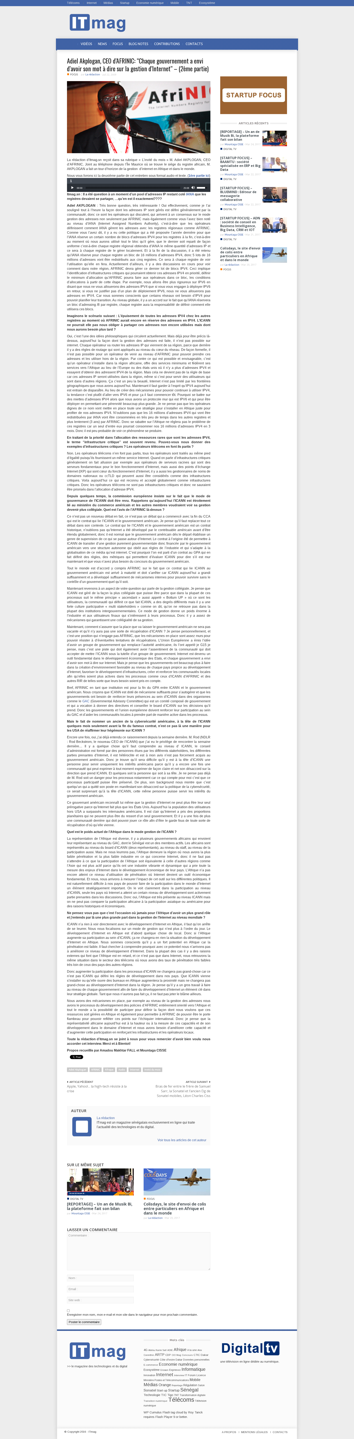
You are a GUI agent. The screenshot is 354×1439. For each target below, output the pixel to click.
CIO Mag (176, 1355)
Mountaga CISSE (80, 1213)
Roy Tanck (195, 1412)
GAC (86, 701)
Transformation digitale (192, 1395)
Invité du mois (152, 1069)
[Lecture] (72, 188)
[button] (283, 44)
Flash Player (163, 1417)
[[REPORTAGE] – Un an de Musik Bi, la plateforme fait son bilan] (100, 1181)
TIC (164, 1395)
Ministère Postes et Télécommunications (166, 1380)
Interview (179, 1375)
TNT (189, 3)
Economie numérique (150, 3)
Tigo (170, 1395)
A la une (192, 1350)
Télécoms (73, 3)
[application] (138, 188)
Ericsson (164, 1370)
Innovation (149, 1375)
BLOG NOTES (138, 44)
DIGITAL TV (76, 1199)
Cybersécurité (151, 1359)
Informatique (193, 1369)
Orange (165, 1385)
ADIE (170, 1350)
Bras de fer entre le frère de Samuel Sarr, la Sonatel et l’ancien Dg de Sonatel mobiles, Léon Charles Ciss (182, 1091)
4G (146, 1350)
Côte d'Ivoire (167, 1359)
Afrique (109, 1069)
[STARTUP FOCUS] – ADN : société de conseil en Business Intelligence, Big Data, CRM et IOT (240, 224)
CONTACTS (194, 44)
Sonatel (150, 1390)
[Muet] (194, 188)
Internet (92, 3)
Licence (201, 1375)
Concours (187, 1355)
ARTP (160, 1355)
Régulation (190, 1385)
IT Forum (190, 1375)
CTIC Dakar (201, 1354)
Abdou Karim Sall (157, 1350)
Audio (121, 1069)
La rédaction (92, 74)
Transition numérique (155, 1401)
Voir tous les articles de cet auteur (182, 1140)
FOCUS (118, 44)
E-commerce (151, 1364)
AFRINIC (95, 1069)
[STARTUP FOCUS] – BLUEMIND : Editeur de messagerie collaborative (238, 194)
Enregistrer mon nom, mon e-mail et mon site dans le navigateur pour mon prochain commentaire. (132, 1314)
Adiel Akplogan (77, 1069)
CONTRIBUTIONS (167, 44)
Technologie (152, 1395)
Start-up (162, 1390)
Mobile (175, 3)
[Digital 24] (253, 95)
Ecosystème (207, 3)
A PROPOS (229, 1432)
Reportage (177, 1385)
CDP (168, 1354)
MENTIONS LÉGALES (254, 1432)
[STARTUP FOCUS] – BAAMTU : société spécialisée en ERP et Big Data (240, 164)
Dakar (179, 1359)
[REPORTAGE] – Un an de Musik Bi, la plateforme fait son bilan (99, 1206)
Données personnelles (196, 1359)
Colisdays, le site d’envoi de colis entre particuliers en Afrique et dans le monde (175, 1208)
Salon (201, 1385)
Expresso (175, 1369)
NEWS (102, 44)
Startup (124, 3)
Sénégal (189, 1390)
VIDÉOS (86, 44)
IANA (190, 194)
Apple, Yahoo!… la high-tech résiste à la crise (97, 1088)
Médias (108, 3)
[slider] (133, 188)
